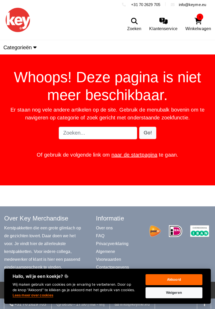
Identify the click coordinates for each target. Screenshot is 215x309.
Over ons (104, 228)
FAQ (100, 236)
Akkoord (174, 279)
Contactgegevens (112, 267)
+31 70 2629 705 (145, 4)
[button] (147, 133)
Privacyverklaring (112, 243)
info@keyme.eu (192, 4)
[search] (133, 24)
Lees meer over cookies (33, 295)
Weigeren (174, 292)
